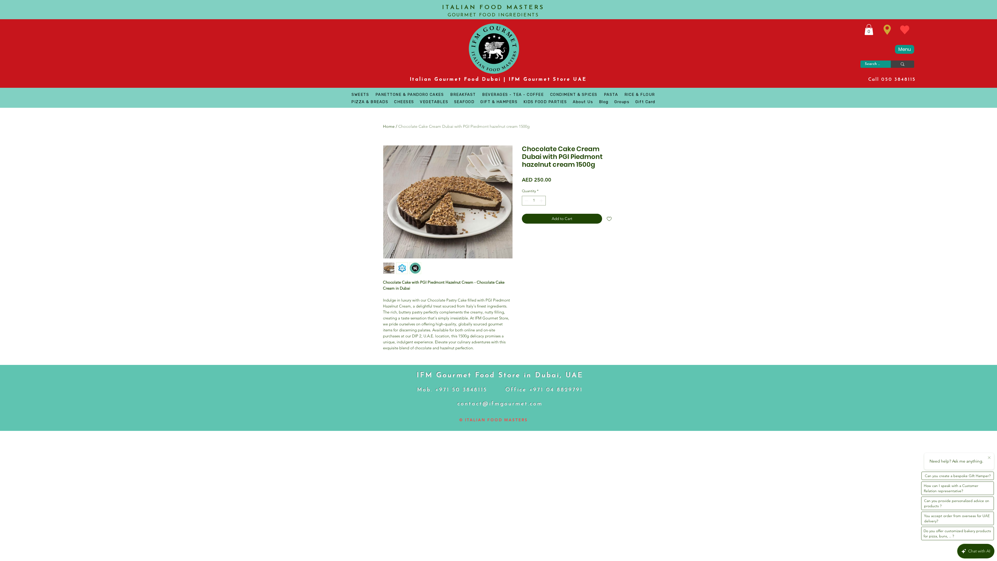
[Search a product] (902, 64)
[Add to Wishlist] (609, 219)
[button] (868, 29)
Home (389, 126)
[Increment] (541, 200)
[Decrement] (526, 200)
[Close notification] (989, 458)
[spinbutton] (533, 200)
